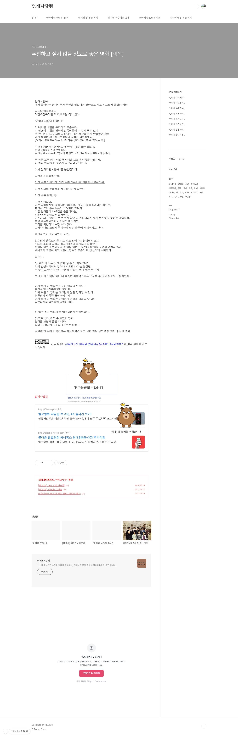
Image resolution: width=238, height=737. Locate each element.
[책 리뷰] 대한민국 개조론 (51, 485)
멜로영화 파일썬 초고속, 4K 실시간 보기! (64, 414)
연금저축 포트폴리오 (149, 17)
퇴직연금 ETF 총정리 (181, 17)
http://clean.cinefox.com (51, 432)
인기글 (181, 158)
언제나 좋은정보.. (177, 135)
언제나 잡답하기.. (177, 129)
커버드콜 (172, 184)
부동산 (188, 196)
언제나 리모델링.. (177, 103)
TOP (203, 726)
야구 (187, 192)
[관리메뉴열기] (5, 731)
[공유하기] (46, 462)
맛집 (181, 192)
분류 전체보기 (175, 92)
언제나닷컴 (42, 6)
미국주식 (194, 192)
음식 (180, 188)
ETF (34, 17)
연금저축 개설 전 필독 (57, 17)
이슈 (190, 188)
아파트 (202, 188)
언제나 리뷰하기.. (47, 479)
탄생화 (180, 184)
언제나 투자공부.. (177, 108)
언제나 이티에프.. (177, 97)
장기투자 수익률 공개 (118, 17)
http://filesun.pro (47, 409)
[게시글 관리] (50, 462)
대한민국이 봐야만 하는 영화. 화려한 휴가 (59, 493)
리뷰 (196, 188)
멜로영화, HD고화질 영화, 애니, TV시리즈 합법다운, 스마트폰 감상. (77, 441)
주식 (176, 196)
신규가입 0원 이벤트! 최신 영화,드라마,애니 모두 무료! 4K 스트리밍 (77, 418)
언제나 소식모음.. (177, 119)
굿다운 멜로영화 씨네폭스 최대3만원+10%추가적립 (71, 437)
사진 (181, 196)
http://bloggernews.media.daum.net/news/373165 (84, 401)
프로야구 (172, 188)
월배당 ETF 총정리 (88, 17)
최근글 (172, 158)
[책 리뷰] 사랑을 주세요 (50, 489)
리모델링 (194, 184)
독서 (185, 188)
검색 (196, 6)
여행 (201, 192)
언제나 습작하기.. (177, 124)
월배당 (172, 192)
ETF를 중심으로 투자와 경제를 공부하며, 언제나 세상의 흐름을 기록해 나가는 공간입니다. (76, 565)
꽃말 (187, 184)
